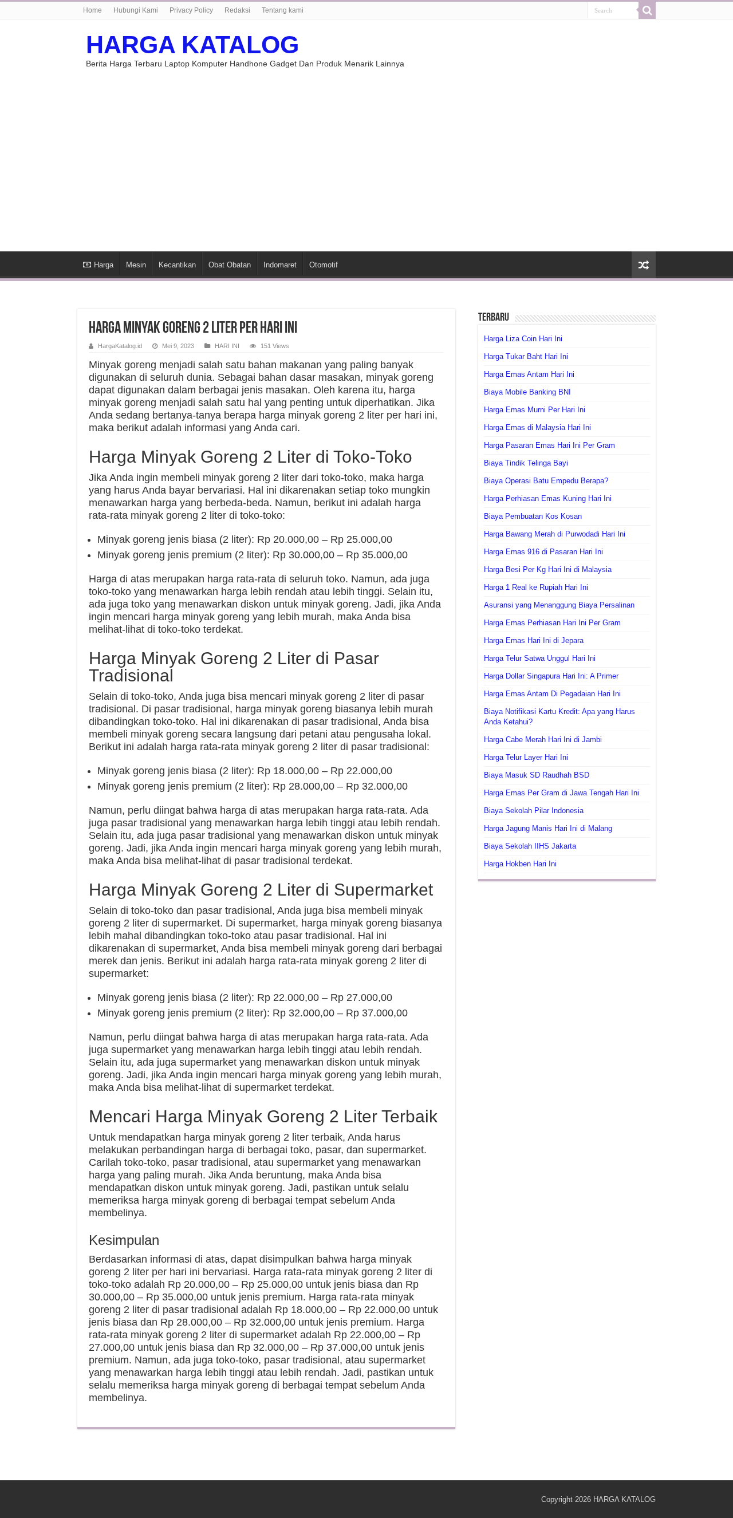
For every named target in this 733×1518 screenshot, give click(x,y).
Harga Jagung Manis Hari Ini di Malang (548, 828)
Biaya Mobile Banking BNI (527, 392)
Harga (103, 265)
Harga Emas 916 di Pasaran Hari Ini (543, 551)
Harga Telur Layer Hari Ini (526, 757)
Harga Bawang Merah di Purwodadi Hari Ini (554, 534)
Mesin (136, 265)
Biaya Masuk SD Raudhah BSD (536, 775)
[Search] (647, 10)
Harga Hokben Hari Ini (520, 863)
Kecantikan (177, 265)
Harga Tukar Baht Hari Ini (526, 356)
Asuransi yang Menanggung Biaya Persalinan (559, 605)
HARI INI (227, 345)
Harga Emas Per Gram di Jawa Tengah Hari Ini (561, 792)
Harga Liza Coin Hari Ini (523, 338)
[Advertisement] (366, 154)
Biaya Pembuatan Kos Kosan (533, 516)
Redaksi (237, 10)
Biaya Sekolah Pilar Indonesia (534, 810)
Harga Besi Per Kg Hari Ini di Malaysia (548, 569)
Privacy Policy (191, 10)
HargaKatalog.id (120, 345)
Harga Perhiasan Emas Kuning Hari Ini (548, 498)
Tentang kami (283, 10)
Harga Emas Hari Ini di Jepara (534, 640)
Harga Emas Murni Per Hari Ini (534, 409)
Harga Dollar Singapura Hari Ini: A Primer (551, 676)
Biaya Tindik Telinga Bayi (526, 463)
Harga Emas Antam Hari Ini (529, 374)
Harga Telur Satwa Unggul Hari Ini (540, 658)
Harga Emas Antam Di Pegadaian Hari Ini (552, 693)
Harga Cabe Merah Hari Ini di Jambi (543, 739)
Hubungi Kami (135, 10)
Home (92, 10)
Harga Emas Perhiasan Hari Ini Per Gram (552, 622)
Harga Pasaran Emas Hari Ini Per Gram (549, 445)
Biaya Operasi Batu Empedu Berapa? (546, 480)
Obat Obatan (229, 265)
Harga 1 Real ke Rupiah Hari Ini (536, 587)
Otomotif (323, 265)
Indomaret (280, 265)
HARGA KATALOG (192, 44)
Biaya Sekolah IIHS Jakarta (530, 846)
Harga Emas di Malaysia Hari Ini (537, 427)
